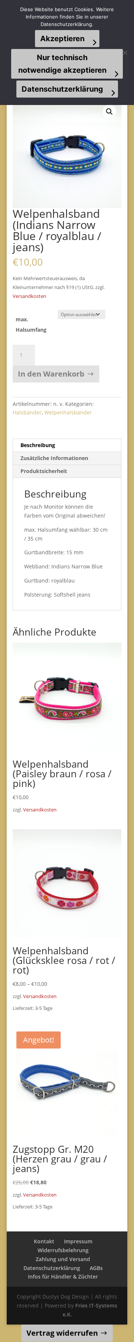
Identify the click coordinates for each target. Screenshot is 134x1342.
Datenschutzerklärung (51, 1268)
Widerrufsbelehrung (63, 1250)
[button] (109, 111)
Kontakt (44, 1241)
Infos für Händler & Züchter (63, 1276)
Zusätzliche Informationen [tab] (54, 458)
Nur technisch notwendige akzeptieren (62, 64)
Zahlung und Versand (63, 1259)
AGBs (96, 1268)
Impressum (78, 1241)
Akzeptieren (62, 38)
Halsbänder (27, 412)
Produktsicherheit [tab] (43, 471)
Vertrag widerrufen (62, 1333)
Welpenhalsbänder (68, 412)
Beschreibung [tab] (37, 445)
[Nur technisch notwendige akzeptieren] (124, 52)
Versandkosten (29, 296)
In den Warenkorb (51, 374)
